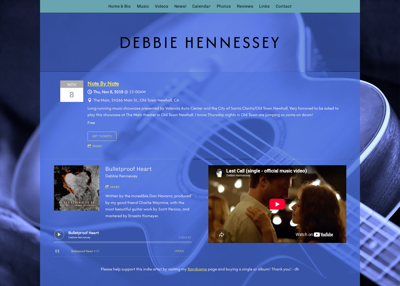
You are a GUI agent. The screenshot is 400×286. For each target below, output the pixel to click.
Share (97, 146)
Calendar (201, 6)
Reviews (245, 6)
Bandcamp (197, 269)
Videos (161, 6)
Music (143, 6)
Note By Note (103, 83)
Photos (224, 6)
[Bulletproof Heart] (77, 188)
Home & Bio (119, 6)
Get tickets (102, 136)
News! (180, 6)
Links (264, 6)
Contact (284, 6)
